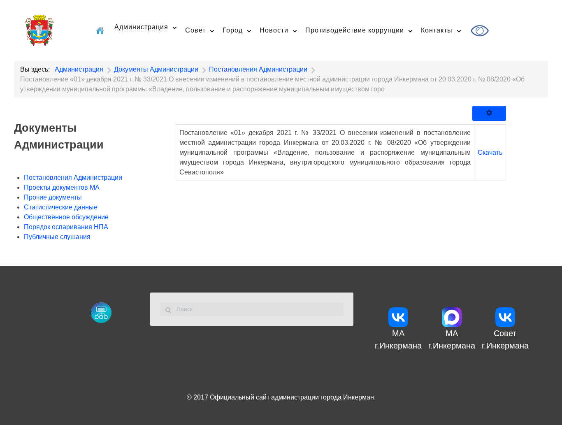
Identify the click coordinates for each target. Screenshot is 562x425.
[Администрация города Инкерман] (39, 29)
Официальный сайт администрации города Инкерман (292, 397)
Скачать (490, 152)
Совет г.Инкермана (505, 339)
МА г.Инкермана (398, 339)
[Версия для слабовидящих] (480, 30)
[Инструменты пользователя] (489, 113)
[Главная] (101, 30)
